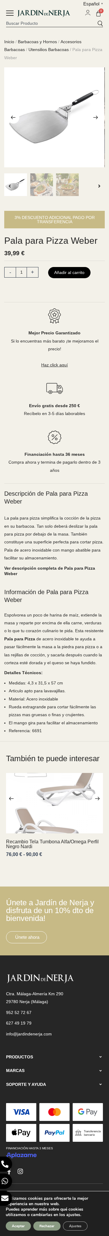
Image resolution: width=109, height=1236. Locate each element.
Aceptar (18, 1226)
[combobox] (51, 23)
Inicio (9, 41)
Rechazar (46, 1226)
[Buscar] (100, 23)
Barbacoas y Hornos (37, 41)
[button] (10, 13)
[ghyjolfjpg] (54, 117)
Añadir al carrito (69, 272)
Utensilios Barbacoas (48, 49)
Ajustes (75, 1226)
